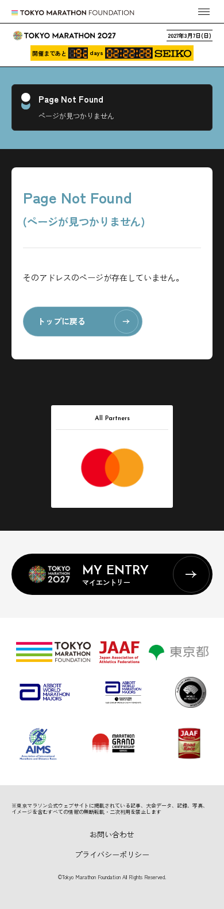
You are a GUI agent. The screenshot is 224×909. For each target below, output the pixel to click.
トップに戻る (61, 321)
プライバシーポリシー (112, 854)
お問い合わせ (112, 834)
